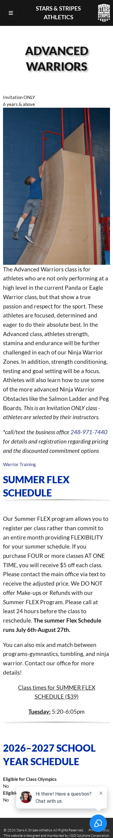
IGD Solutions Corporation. (89, 835)
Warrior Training (19, 464)
